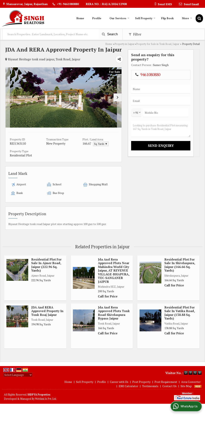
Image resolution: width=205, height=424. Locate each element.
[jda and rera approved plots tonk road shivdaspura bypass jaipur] (84, 320)
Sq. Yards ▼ (101, 144)
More (185, 18)
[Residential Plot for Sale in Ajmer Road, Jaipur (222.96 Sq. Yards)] (17, 270)
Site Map (186, 386)
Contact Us (169, 386)
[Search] (199, 18)
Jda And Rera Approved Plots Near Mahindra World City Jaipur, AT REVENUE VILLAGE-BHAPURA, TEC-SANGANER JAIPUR (113, 270)
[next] (118, 97)
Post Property (141, 382)
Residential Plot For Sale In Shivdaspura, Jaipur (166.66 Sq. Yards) (179, 264)
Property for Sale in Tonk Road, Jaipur (157, 44)
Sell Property (143, 18)
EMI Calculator (128, 386)
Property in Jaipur (125, 44)
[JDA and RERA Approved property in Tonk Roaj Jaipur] (17, 316)
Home (80, 18)
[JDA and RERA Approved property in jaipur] (63, 97)
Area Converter (191, 382)
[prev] (9, 97)
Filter (136, 34)
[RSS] (198, 386)
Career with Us (119, 382)
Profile (96, 18)
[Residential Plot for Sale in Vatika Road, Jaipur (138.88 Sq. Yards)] (150, 320)
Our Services (118, 18)
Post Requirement (166, 382)
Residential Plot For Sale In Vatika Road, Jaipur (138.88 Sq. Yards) (179, 312)
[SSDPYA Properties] (23, 18)
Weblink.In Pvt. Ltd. (46, 399)
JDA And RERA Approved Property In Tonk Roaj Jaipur (47, 311)
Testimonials (150, 386)
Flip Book (167, 18)
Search (112, 34)
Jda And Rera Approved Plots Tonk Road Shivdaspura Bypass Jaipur (114, 312)
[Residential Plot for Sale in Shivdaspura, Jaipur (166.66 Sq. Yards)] (150, 272)
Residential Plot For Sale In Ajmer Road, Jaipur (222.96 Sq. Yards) (46, 264)
